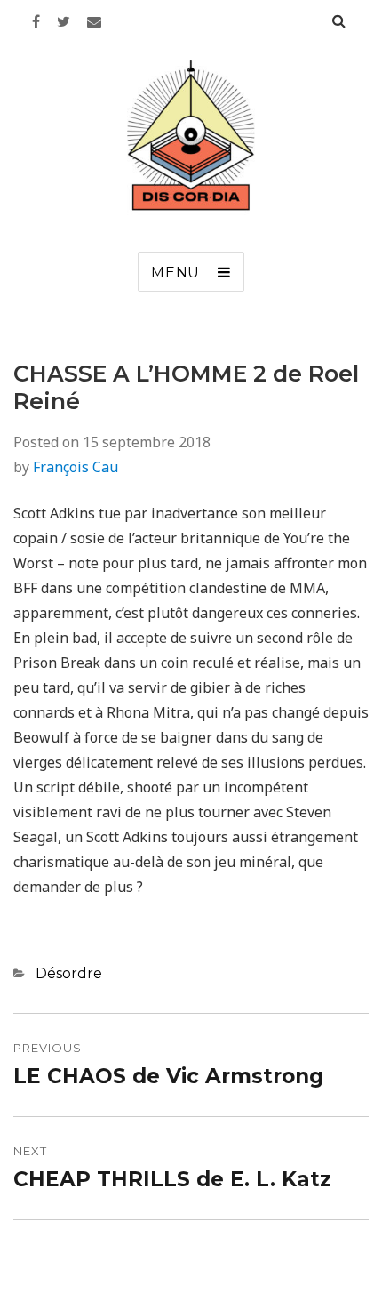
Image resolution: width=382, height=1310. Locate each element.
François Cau (75, 467)
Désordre (69, 973)
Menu (175, 272)
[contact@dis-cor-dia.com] (94, 21)
